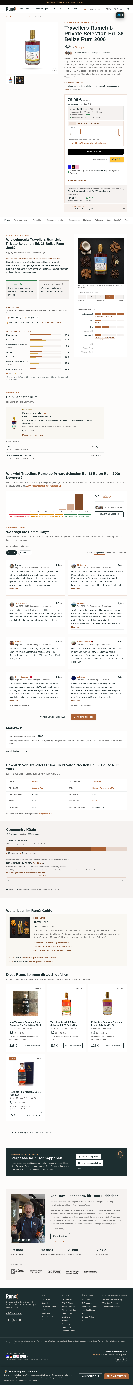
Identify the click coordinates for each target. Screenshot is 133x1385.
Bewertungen (74, 220)
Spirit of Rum (38, 788)
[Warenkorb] (128, 9)
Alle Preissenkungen (98, 143)
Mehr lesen (13, 589)
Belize (35, 782)
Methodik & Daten (89, 1307)
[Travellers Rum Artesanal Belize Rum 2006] (25, 1073)
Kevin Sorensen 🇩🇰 (23, 677)
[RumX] (11, 9)
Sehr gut (79, 47)
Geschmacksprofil (21, 220)
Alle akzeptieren (116, 1376)
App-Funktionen (88, 1310)
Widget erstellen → (47, 814)
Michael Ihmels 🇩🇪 (85, 642)
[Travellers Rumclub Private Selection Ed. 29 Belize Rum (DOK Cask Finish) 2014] (66, 1003)
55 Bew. (104, 1033)
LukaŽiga (81, 677)
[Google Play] (124, 1359)
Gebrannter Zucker (16, 346)
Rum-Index (66, 1327)
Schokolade (11, 340)
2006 (94, 801)
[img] (95, 132)
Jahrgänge (66, 1324)
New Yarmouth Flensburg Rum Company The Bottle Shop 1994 (25, 1023)
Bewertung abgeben (109, 514)
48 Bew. (63, 1033)
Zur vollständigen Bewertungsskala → (45, 486)
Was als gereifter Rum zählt (42, 962)
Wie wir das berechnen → (16, 751)
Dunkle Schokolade (17, 363)
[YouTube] (20, 1320)
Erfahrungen (87, 1303)
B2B (84, 1313)
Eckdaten (99, 220)
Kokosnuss (11, 335)
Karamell (10, 357)
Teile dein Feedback (110, 1303)
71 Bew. (22, 1033)
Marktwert (87, 220)
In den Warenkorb (95, 151)
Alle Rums (46, 1300)
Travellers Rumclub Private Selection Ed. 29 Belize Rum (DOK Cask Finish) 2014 (64, 1024)
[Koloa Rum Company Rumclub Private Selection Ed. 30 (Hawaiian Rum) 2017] (107, 1003)
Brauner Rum (71, 23)
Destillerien (66, 1317)
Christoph (81, 565)
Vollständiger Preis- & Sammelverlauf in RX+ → (26, 872)
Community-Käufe (114, 220)
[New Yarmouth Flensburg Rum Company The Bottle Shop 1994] (25, 1003)
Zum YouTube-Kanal (60, 1242)
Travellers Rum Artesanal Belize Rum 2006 (25, 1093)
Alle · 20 (11, 553)
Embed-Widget (88, 1317)
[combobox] (93, 9)
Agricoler (81, 603)
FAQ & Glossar (68, 1303)
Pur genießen (31, 318)
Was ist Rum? (67, 1300)
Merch (44, 1320)
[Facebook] (8, 1320)
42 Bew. (22, 1103)
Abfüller (65, 1320)
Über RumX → (60, 1236)
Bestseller (46, 1303)
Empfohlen (99, 553)
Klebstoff (14, 369)
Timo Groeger (21, 603)
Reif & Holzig (14, 318)
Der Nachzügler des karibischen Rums (40, 958)
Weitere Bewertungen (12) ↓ (53, 717)
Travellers (96, 782)
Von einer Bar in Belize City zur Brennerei (52, 943)
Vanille (9, 352)
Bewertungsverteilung (56, 220)
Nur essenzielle (90, 1376)
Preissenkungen (68, 1331)
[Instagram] (14, 1320)
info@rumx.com (14, 1313)
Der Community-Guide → (51, 323)
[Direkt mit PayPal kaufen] (117, 159)
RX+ (84, 1320)
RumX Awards (47, 1316)
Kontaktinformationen (111, 1307)
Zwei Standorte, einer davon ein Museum (52, 946)
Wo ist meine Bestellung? (112, 1300)
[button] (32, 48)
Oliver (17, 642)
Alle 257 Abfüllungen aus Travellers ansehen (32, 1132)
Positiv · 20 (25, 553)
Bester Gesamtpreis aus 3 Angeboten (86, 117)
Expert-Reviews (68, 1307)
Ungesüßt (109, 788)
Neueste (122, 553)
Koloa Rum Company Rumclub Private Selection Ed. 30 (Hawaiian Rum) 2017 (106, 1024)
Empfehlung (38, 220)
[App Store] (118, 1359)
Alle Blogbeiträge (69, 1310)
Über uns (86, 1300)
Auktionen (46, 1313)
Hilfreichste (111, 553)
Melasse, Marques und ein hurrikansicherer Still (55, 950)
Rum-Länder (67, 1313)
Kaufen (7, 220)
